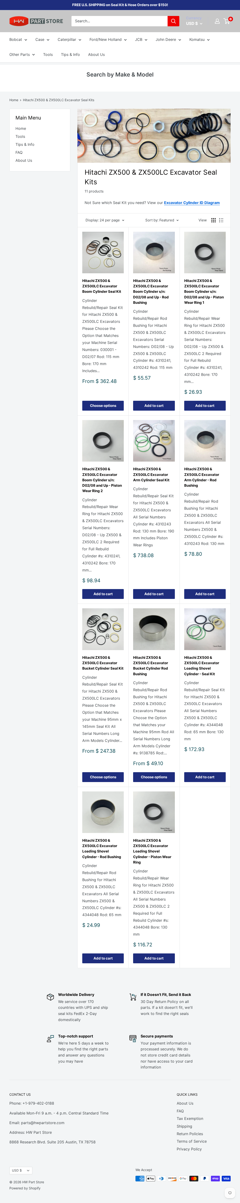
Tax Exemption (190, 1118)
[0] (227, 21)
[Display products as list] (221, 220)
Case (39, 39)
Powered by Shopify (25, 1188)
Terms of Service (192, 1141)
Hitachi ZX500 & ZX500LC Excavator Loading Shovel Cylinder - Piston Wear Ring (152, 851)
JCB (138, 39)
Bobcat (15, 39)
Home (13, 100)
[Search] (173, 21)
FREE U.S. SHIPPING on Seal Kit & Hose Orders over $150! (120, 5)
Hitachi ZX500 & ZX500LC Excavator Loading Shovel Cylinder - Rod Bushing (101, 848)
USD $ (17, 1170)
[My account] (217, 21)
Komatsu (197, 39)
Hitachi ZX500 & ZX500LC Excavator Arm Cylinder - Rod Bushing (201, 477)
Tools (48, 54)
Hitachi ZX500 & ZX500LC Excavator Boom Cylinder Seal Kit (101, 286)
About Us (96, 54)
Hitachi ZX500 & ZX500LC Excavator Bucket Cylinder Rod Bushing (150, 665)
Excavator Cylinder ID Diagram (192, 202)
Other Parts (19, 54)
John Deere (166, 39)
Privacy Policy (189, 1149)
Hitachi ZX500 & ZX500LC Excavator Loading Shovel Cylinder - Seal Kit (201, 665)
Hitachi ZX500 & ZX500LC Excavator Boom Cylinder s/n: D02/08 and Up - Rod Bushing (151, 291)
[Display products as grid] (213, 220)
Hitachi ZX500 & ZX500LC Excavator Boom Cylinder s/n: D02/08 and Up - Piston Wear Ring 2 (102, 480)
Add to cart (154, 405)
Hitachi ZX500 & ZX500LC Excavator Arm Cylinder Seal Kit (151, 474)
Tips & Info (70, 54)
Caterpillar (67, 39)
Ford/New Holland (106, 39)
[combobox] (119, 21)
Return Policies (190, 1133)
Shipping (184, 1126)
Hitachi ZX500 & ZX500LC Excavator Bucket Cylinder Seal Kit (103, 663)
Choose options (103, 405)
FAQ (18, 152)
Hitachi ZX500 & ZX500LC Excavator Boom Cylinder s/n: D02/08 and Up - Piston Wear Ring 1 (204, 291)
